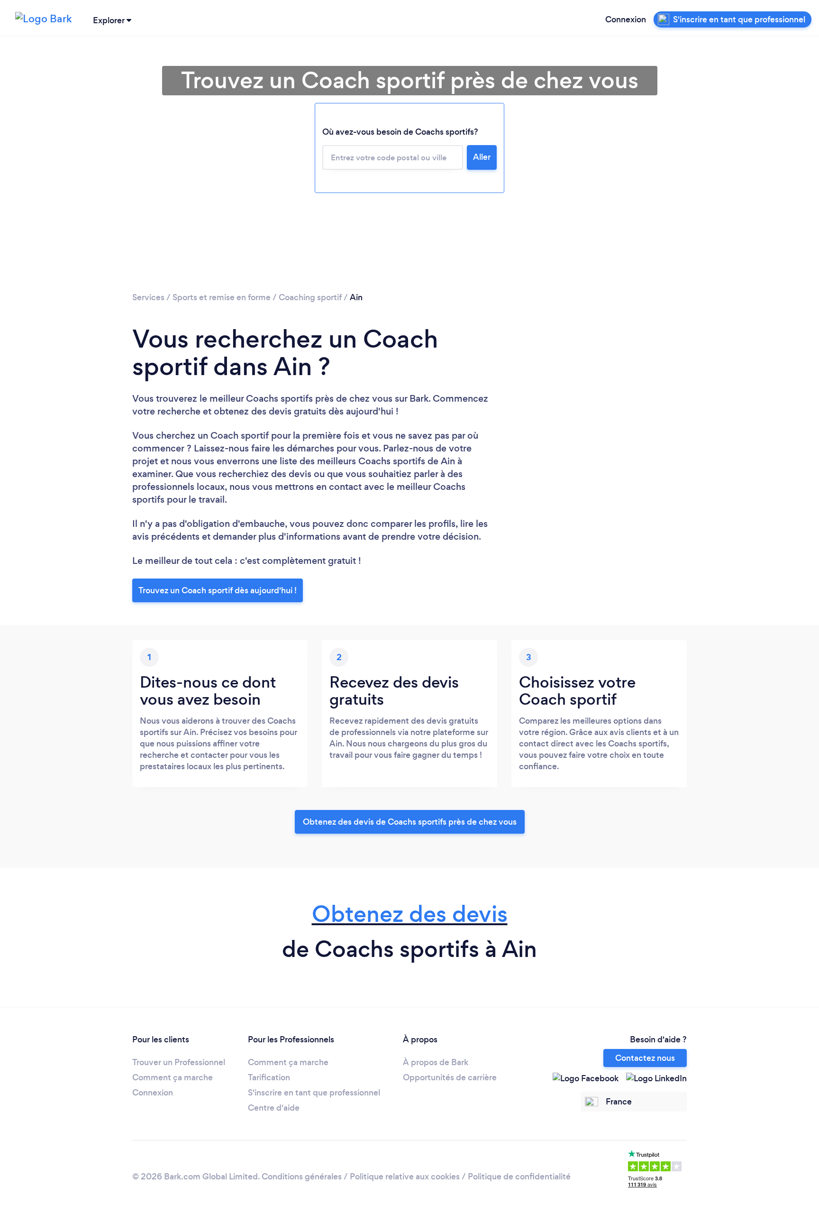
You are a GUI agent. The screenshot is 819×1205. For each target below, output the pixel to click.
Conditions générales (302, 1176)
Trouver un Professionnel (178, 1062)
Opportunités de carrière (450, 1077)
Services (148, 297)
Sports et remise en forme (222, 297)
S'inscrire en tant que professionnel (314, 1092)
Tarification (269, 1077)
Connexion (625, 19)
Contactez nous (645, 1058)
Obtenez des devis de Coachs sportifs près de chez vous (410, 822)
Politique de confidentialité (519, 1176)
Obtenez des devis (410, 914)
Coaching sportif (310, 297)
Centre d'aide (274, 1107)
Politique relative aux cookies (405, 1176)
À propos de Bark (435, 1062)
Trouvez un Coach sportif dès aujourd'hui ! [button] (217, 590)
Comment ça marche (172, 1077)
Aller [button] (482, 157)
